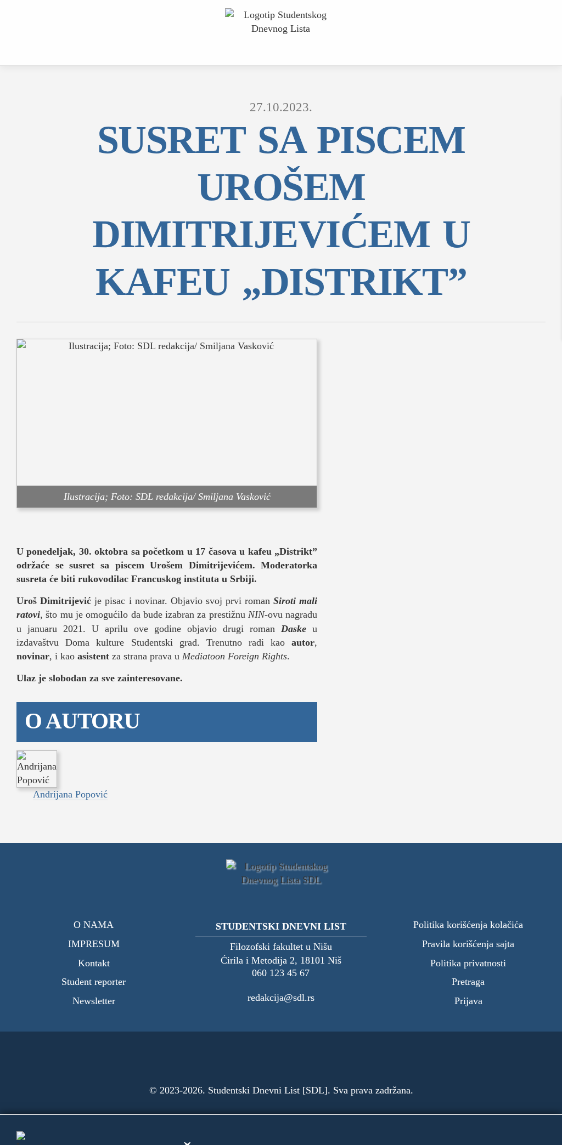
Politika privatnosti (468, 963)
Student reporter (93, 982)
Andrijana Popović (70, 794)
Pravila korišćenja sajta (468, 944)
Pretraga (468, 982)
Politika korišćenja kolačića (468, 925)
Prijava (468, 1001)
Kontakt (94, 963)
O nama (94, 925)
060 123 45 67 (281, 973)
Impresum (94, 944)
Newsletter (93, 1001)
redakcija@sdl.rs (281, 998)
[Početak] (281, 32)
